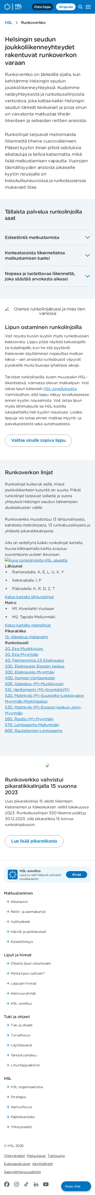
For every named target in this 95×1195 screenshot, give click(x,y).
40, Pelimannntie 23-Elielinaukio (34, 660)
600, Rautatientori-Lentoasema (33, 730)
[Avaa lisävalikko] (88, 7)
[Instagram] (16, 1184)
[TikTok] (26, 1184)
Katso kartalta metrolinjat (27, 625)
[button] (76, 1186)
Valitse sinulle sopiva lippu (38, 440)
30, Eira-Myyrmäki (21, 654)
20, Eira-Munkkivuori (24, 648)
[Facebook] (7, 1184)
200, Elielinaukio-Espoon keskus (35, 666)
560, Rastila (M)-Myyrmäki (29, 719)
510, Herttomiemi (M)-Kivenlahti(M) (37, 689)
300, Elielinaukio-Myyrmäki (29, 672)
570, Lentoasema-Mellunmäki (32, 724)
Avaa (76, 874)
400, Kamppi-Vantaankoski (30, 678)
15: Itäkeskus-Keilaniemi (26, 637)
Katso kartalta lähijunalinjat (29, 597)
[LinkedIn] (36, 1184)
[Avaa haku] (80, 7)
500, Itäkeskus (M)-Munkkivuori (34, 683)
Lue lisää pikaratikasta (34, 841)
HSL (8, 22)
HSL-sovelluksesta (59, 388)
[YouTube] (46, 1184)
